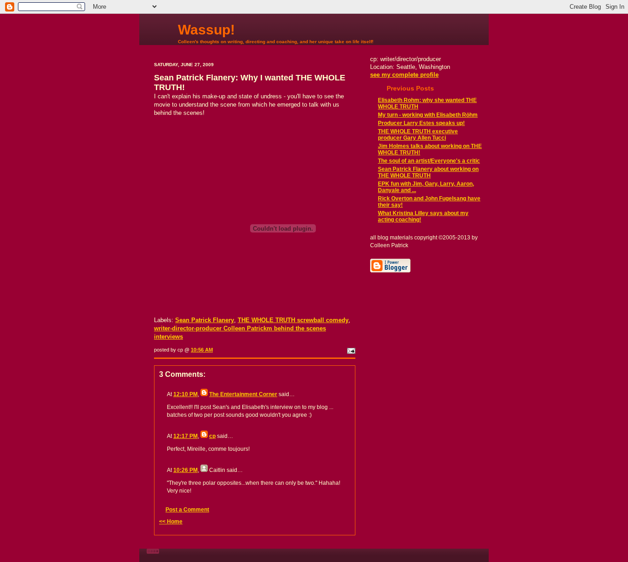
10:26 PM (185, 470)
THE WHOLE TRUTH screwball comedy (293, 320)
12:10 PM (185, 394)
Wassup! (206, 29)
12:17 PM (185, 436)
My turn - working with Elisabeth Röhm (428, 115)
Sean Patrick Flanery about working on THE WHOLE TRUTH (428, 172)
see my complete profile (404, 74)
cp (212, 436)
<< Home (171, 521)
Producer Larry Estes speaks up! (421, 123)
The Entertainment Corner (243, 394)
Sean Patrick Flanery (204, 320)
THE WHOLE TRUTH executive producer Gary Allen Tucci (418, 134)
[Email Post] (350, 349)
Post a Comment (187, 509)
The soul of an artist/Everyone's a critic (429, 161)
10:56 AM (202, 349)
